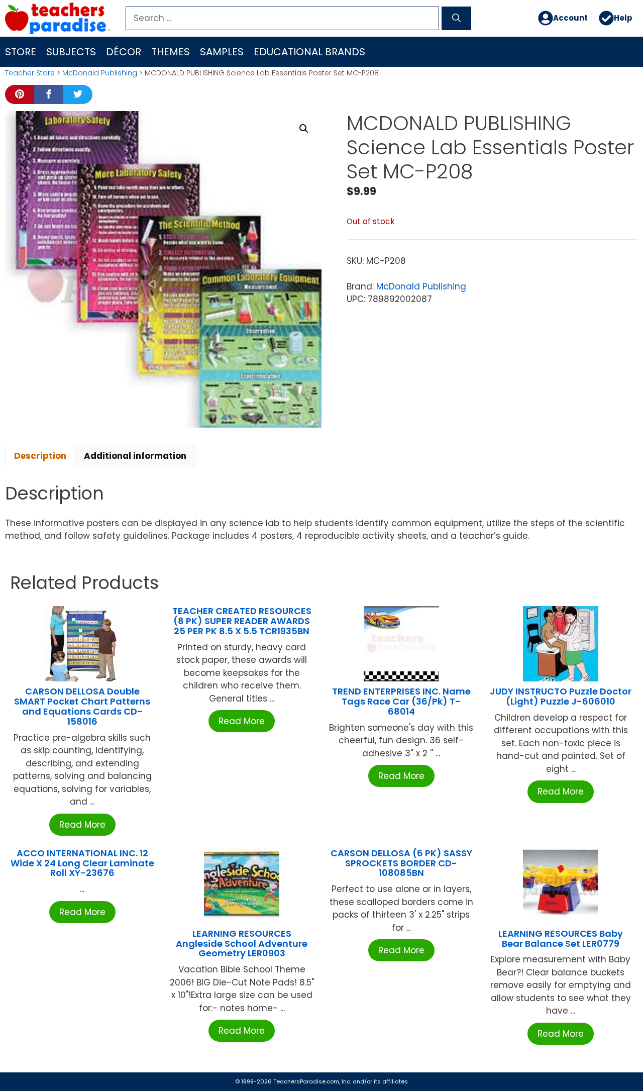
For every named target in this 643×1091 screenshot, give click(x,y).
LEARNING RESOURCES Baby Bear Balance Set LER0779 (560, 938)
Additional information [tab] (135, 456)
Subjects (71, 52)
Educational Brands (309, 52)
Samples (222, 52)
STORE (20, 52)
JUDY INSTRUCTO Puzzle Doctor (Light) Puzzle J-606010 (560, 696)
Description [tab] (40, 456)
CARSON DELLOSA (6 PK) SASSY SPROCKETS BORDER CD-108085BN (401, 863)
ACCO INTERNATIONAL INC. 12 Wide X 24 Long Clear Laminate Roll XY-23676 (82, 863)
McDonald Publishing (99, 73)
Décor (123, 52)
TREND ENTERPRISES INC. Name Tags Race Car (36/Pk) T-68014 (401, 701)
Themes (170, 52)
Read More (82, 825)
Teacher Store (30, 73)
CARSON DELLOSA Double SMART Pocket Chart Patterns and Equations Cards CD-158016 (82, 706)
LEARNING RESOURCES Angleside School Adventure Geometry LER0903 (241, 943)
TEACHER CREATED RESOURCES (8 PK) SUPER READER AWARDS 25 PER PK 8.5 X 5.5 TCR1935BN (241, 621)
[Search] (456, 19)
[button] (304, 129)
